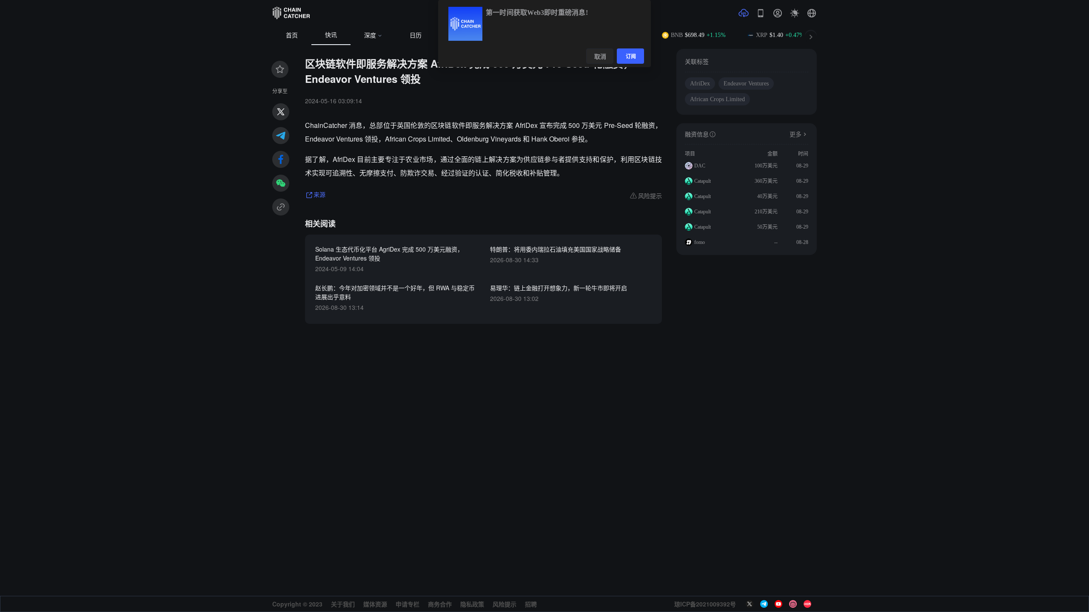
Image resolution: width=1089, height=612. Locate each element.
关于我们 (343, 604)
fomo (699, 242)
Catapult (702, 181)
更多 (795, 134)
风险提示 (504, 604)
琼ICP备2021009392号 (705, 604)
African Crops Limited (717, 99)
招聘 (531, 604)
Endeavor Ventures (746, 83)
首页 (292, 35)
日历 (416, 35)
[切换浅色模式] (795, 13)
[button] (812, 13)
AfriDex (700, 83)
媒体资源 (375, 604)
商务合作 (440, 604)
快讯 (331, 35)
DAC (699, 166)
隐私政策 (472, 604)
